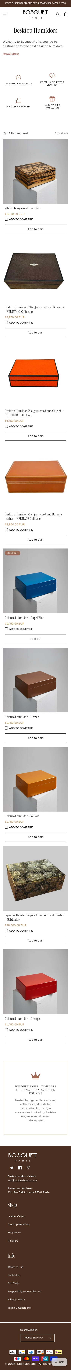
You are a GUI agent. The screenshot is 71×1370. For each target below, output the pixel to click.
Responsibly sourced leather (24, 1291)
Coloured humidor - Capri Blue (24, 618)
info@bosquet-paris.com (22, 1180)
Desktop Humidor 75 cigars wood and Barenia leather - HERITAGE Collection (33, 516)
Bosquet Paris (27, 1363)
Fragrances (14, 1232)
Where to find (15, 1267)
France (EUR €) (33, 1337)
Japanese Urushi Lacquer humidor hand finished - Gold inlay (35, 917)
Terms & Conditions (19, 1308)
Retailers (13, 1240)
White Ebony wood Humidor (22, 208)
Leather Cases (16, 1216)
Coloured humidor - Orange (22, 1019)
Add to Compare (21, 219)
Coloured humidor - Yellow (22, 816)
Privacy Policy (16, 1299)
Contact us (14, 1275)
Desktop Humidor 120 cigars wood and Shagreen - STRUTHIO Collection (35, 309)
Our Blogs (13, 1283)
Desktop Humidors (19, 1224)
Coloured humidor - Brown (22, 717)
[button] (5, 14)
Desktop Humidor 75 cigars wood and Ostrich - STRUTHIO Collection (34, 413)
